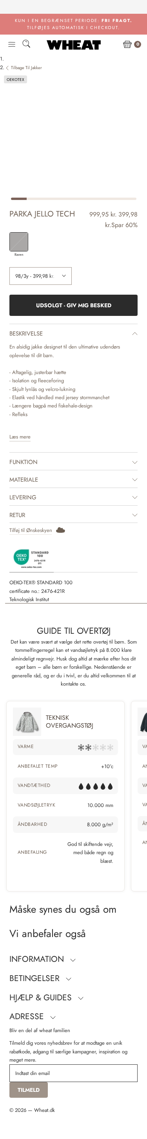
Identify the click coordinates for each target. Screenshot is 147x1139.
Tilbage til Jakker (26, 67)
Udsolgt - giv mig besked (73, 305)
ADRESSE (27, 1016)
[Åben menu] (11, 45)
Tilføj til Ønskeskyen (30, 530)
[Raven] (18, 241)
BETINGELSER (35, 978)
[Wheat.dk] (73, 45)
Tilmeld (29, 1090)
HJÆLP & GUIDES (41, 997)
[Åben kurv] (127, 45)
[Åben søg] (26, 45)
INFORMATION (37, 959)
